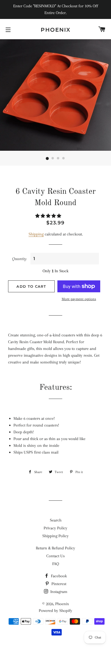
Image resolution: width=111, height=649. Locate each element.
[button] (48, 216)
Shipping (36, 234)
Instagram (58, 591)
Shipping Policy (55, 535)
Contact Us (55, 555)
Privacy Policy (55, 528)
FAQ (55, 563)
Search (55, 520)
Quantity (19, 258)
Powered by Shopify (55, 610)
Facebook (58, 575)
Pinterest (58, 583)
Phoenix (56, 30)
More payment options (79, 299)
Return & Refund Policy (55, 548)
